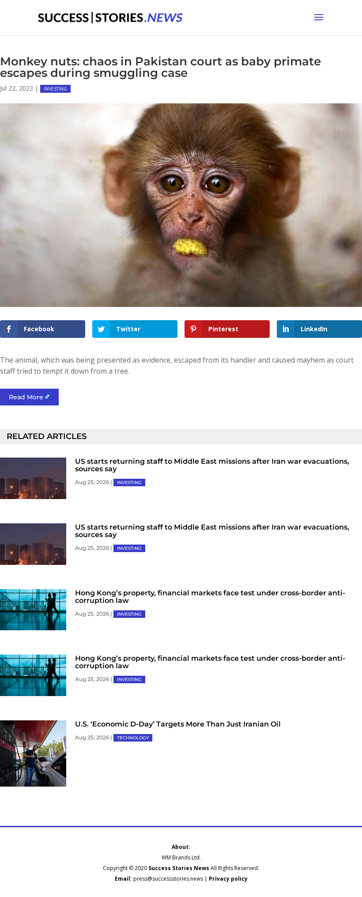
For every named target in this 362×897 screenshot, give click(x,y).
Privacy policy (228, 878)
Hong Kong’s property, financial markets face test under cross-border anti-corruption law (210, 597)
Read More (26, 397)
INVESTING (55, 89)
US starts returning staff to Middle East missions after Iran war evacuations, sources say (212, 465)
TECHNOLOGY (133, 738)
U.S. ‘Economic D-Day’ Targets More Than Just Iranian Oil (178, 724)
